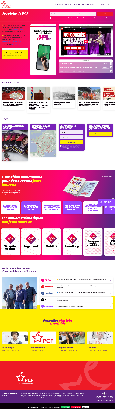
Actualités (60, 4)
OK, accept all (65, 407)
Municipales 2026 (87, 4)
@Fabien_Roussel (18, 29)
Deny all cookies (76, 407)
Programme (76, 4)
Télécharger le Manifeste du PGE (69, 397)
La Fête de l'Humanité (54, 397)
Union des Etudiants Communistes (51, 393)
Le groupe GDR (43, 397)
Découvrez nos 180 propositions (11, 190)
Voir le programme (106, 176)
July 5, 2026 (16, 44)
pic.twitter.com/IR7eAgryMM (11, 41)
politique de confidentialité (104, 18)
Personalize (85, 407)
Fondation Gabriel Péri (76, 395)
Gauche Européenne (66, 393)
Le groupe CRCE (34, 397)
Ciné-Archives (25, 397)
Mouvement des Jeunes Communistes (31, 393)
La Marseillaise (58, 395)
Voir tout (16, 83)
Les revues (66, 395)
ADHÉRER (101, 4)
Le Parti (67, 4)
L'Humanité (51, 395)
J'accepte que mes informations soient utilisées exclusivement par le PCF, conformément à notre (81, 18)
